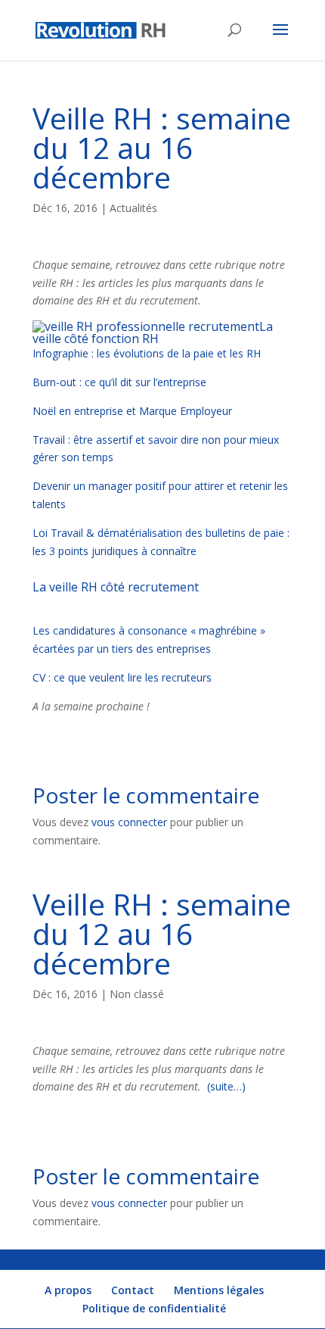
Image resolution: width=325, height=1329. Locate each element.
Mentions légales (219, 1290)
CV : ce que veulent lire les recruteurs (122, 677)
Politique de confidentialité (154, 1308)
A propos (68, 1290)
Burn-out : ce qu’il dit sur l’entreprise (119, 382)
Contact (132, 1290)
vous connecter (129, 822)
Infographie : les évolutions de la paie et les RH (146, 353)
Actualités (133, 208)
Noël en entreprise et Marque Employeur (132, 411)
